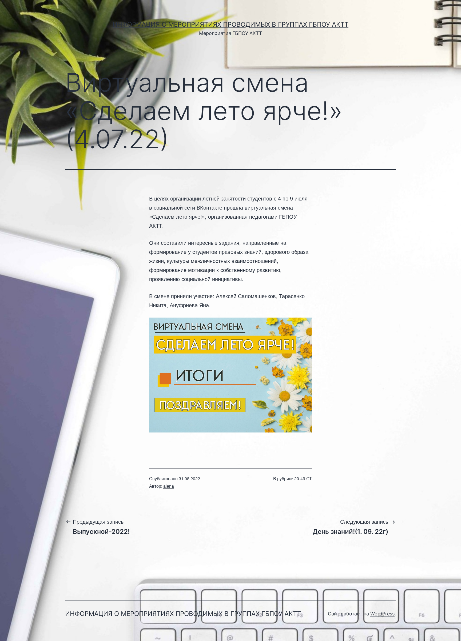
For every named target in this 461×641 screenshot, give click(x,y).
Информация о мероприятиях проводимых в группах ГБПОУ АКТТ (230, 24)
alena (168, 486)
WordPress (382, 613)
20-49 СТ (303, 478)
